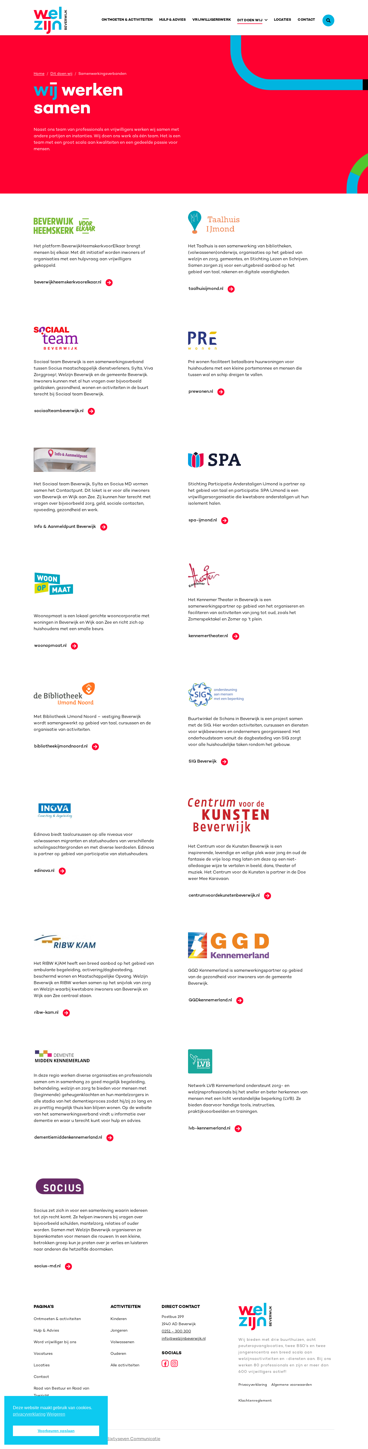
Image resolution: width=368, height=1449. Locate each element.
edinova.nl (44, 871)
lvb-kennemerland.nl (209, 1128)
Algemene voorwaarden (291, 1385)
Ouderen (118, 1354)
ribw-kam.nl (46, 1013)
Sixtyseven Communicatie (133, 1439)
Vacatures (43, 1354)
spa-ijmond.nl (203, 520)
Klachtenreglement (255, 1401)
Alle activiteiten (124, 1365)
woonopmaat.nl (50, 646)
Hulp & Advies (172, 20)
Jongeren (118, 1331)
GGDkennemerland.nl (210, 1000)
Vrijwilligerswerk (211, 20)
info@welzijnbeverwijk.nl (184, 1339)
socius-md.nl (47, 1266)
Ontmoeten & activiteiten (127, 20)
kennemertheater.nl (208, 636)
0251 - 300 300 (176, 1331)
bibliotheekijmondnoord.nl (61, 746)
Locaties (282, 20)
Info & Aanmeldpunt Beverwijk (65, 527)
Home (39, 74)
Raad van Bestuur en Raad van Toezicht (61, 1392)
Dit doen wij (61, 74)
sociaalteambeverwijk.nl (59, 411)
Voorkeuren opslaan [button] (56, 1431)
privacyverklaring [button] (29, 1414)
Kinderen (118, 1319)
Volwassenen (122, 1342)
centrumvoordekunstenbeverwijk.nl (224, 895)
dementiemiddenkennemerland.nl (68, 1137)
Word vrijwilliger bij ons (55, 1342)
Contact (306, 20)
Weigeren (56, 1414)
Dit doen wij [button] (249, 20)
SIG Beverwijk (203, 761)
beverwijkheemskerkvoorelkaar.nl (67, 282)
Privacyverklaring (252, 1385)
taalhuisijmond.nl (206, 289)
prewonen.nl (201, 392)
